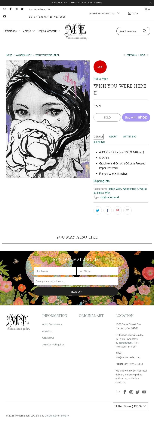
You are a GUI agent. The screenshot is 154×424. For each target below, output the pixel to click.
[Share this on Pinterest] (117, 210)
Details (98, 136)
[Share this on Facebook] (107, 210)
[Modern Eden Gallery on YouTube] (4, 16)
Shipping (99, 142)
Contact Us (48, 337)
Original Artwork (109, 197)
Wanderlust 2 (130, 188)
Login (135, 13)
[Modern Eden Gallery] (76, 31)
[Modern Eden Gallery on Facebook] (10, 9)
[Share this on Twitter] (98, 210)
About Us (47, 330)
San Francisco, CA (39, 9)
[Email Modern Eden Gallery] (4, 9)
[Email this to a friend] (127, 210)
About (113, 136)
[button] (12, 31)
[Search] (144, 31)
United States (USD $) (102, 13)
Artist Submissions (52, 324)
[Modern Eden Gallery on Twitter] (22, 9)
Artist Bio (129, 136)
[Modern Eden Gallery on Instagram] (16, 9)
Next (143, 55)
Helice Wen (101, 78)
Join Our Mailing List (53, 344)
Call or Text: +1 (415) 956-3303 (47, 16)
